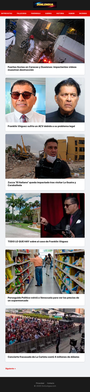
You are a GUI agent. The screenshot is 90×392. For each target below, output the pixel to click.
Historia (60, 13)
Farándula (36, 13)
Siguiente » (10, 368)
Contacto (50, 383)
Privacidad (40, 383)
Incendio (83, 13)
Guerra (48, 13)
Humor (72, 13)
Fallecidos (21, 13)
